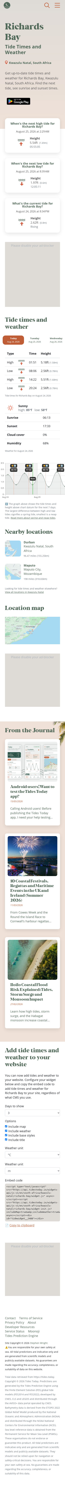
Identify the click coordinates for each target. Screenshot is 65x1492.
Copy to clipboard (22, 1225)
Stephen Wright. (39, 1343)
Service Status (14, 1331)
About (32, 1322)
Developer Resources (20, 1327)
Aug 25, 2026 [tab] (34, 340)
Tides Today (7, 5)
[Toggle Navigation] (57, 5)
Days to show (14, 1106)
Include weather (19, 1131)
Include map (17, 1127)
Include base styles (21, 1136)
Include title (16, 1140)
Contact (10, 1318)
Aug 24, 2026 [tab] (13, 340)
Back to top (55, 1483)
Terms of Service (30, 1318)
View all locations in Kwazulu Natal (24, 591)
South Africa (42, 63)
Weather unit (14, 1148)
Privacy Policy (14, 1322)
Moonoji (34, 1331)
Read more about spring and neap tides (33, 518)
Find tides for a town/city (47, 5)
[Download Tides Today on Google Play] (18, 101)
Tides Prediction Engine (21, 1336)
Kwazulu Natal (20, 63)
